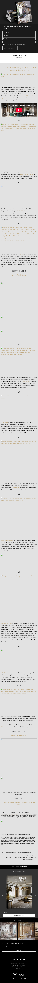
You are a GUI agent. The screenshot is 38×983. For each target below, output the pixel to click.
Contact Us (19, 968)
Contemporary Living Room (26, 835)
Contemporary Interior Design (9, 835)
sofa (2, 844)
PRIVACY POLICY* (21, 44)
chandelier (14, 834)
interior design (5, 838)
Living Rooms (15, 843)
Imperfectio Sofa (19, 275)
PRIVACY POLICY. (18, 953)
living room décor (18, 840)
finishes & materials (18, 964)
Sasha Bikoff (31, 843)
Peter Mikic (23, 843)
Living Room (9, 840)
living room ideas (6, 841)
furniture (11, 837)
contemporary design (24, 834)
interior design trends (27, 838)
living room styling (29, 841)
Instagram (16, 814)
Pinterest (23, 814)
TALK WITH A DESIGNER (19, 965)
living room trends (6, 843)
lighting (3, 840)
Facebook (10, 814)
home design (24, 837)
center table (7, 834)
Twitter (30, 814)
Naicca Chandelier (19, 735)
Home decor (17, 837)
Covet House (4, 837)
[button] (36, 895)
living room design (29, 840)
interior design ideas (15, 838)
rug (27, 843)
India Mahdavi (32, 837)
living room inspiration (17, 841)
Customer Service (18, 967)
